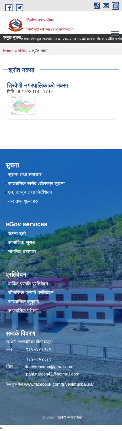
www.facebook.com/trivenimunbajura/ (59, 384)
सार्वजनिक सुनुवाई (23, 301)
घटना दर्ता (17, 233)
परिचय (23, 50)
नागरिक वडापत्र (22, 251)
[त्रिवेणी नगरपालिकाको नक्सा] (21, 104)
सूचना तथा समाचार (24, 174)
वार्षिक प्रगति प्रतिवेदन (28, 284)
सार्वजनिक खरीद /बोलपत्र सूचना (36, 183)
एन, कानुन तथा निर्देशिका (30, 192)
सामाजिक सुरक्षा (21, 242)
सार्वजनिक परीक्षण (23, 310)
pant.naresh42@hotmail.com (52, 374)
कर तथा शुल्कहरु (23, 201)
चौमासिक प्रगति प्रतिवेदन (31, 292)
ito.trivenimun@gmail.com (49, 366)
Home (8, 50)
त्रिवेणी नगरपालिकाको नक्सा (37, 85)
